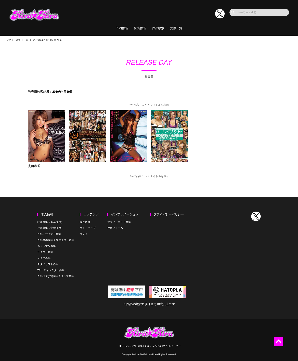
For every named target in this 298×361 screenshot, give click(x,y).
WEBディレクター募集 (50, 270)
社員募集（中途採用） (50, 227)
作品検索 (158, 28)
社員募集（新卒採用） (50, 222)
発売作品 (140, 28)
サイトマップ (87, 227)
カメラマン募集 (46, 246)
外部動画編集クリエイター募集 (55, 240)
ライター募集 (45, 251)
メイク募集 (43, 258)
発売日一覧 (22, 40)
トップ (7, 40)
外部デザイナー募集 (49, 233)
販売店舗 (85, 222)
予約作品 (122, 28)
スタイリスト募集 (47, 264)
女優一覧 (176, 28)
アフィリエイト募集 (119, 222)
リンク (84, 233)
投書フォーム (115, 227)
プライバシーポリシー (168, 214)
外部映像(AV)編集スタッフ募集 (55, 276)
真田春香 (34, 166)
